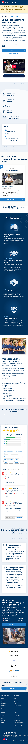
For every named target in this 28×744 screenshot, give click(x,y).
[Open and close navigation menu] (25, 2)
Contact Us (16, 700)
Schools (2, 701)
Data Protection (17, 716)
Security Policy (17, 718)
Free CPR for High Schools (6, 723)
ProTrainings (15, 735)
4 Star (4, 439)
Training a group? (13, 53)
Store (15, 703)
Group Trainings (13, 624)
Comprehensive (14, 454)
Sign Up (2, 707)
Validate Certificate (18, 705)
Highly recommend (17, 456)
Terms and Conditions (18, 722)
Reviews (3, 716)
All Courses (4, 16)
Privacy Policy (17, 715)
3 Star (4, 441)
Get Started (13, 51)
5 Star (4, 437)
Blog (15, 698)
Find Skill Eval (4, 705)
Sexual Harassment (14, 16)
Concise (6, 454)
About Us (3, 715)
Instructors (3, 703)
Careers (2, 722)
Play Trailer (15, 76)
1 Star (4, 445)
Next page (18, 517)
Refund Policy (17, 720)
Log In (2, 708)
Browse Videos (11, 199)
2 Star (4, 443)
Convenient (7, 456)
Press (2, 718)
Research (16, 701)
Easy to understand (8, 451)
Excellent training (8, 459)
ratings (22, 740)
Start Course (13, 688)
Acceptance (3, 720)
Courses (2, 698)
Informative (19, 451)
